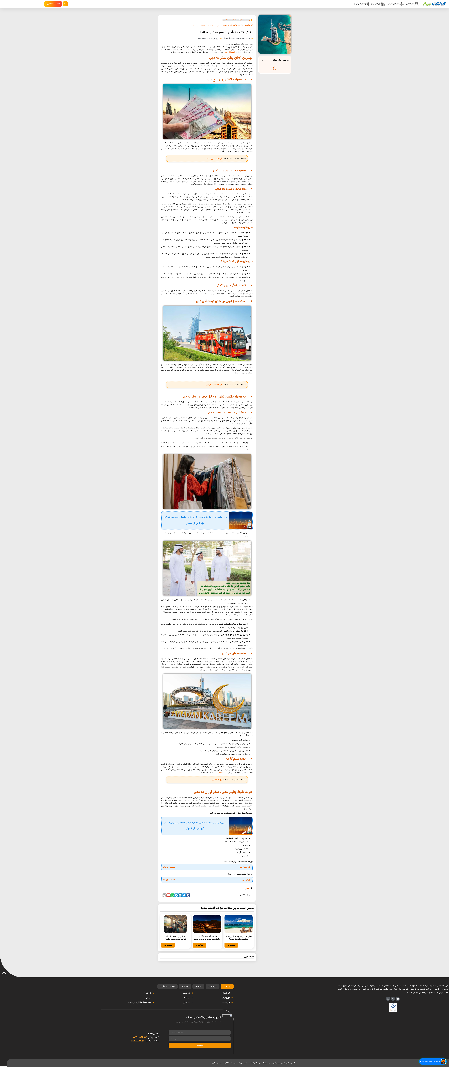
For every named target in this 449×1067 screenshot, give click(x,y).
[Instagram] (393, 999)
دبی (247, 888)
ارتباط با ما (227, 1063)
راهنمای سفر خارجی (230, 20)
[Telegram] (398, 999)
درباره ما (234, 1063)
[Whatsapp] (388, 999)
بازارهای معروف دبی (214, 158)
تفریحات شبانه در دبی (214, 384)
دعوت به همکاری (217, 1063)
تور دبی (220, 772)
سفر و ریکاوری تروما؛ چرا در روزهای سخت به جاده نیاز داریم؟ (239, 938)
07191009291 (137, 1041)
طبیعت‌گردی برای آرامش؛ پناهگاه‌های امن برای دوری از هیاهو (207, 938)
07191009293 (140, 1037)
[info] (65, 3)
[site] (434, 4)
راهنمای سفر (245, 20)
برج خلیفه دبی (217, 779)
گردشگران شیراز (247, 25)
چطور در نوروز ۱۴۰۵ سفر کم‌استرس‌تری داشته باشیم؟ (175, 938)
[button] (262, 60)
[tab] (227, 986)
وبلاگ (236, 25)
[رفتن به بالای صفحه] (4, 972)
